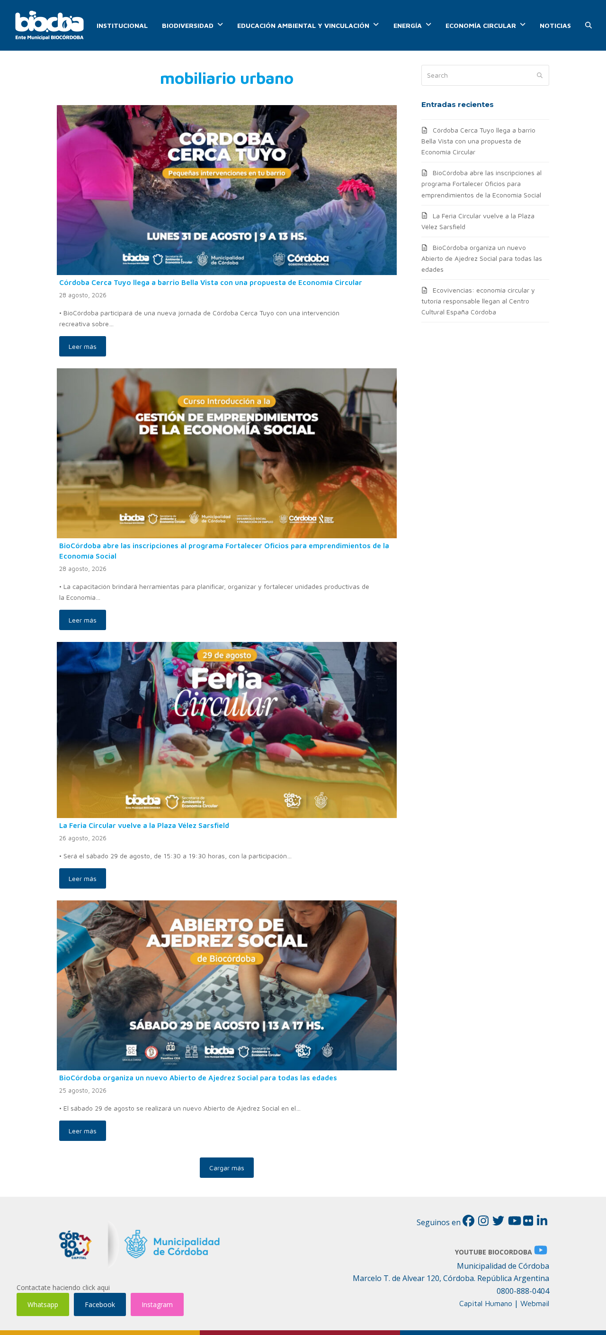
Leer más (83, 346)
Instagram (157, 1304)
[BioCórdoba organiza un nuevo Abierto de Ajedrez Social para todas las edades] (227, 984)
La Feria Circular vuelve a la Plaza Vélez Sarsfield (144, 825)
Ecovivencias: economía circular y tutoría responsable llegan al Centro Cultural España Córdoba (478, 301)
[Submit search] (540, 75)
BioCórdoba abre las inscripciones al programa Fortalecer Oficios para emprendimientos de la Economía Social (481, 183)
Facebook (100, 1304)
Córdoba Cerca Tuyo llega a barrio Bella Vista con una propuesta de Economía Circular (210, 282)
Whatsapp (42, 1304)
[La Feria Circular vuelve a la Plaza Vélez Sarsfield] (227, 729)
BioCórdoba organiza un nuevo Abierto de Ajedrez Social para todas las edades (198, 1077)
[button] (588, 25)
